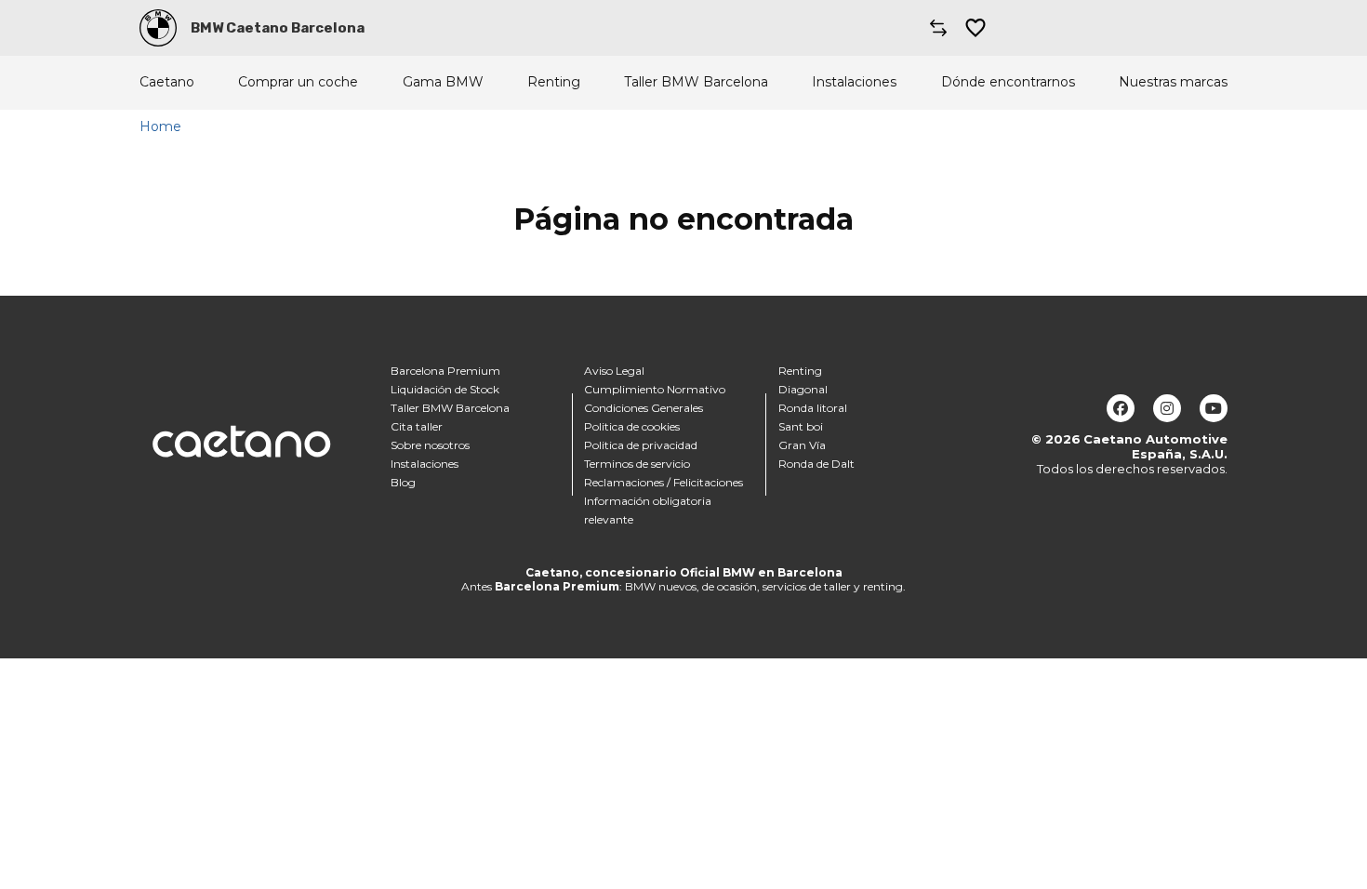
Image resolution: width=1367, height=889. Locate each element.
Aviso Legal (614, 371)
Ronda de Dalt (816, 464)
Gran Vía (802, 445)
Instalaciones (854, 82)
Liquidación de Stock (445, 389)
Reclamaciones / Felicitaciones (663, 482)
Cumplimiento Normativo (654, 389)
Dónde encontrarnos (1008, 82)
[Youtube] (1214, 408)
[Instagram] (1167, 408)
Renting (553, 82)
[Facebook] (1121, 408)
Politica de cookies (632, 426)
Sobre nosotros (430, 445)
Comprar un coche (298, 82)
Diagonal (803, 389)
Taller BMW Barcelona (696, 82)
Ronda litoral (812, 408)
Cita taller (417, 426)
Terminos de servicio (637, 464)
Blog (403, 482)
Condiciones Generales (643, 408)
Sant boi (800, 426)
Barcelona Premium (445, 371)
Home (160, 126)
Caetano (166, 82)
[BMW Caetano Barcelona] (158, 27)
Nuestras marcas (1173, 82)
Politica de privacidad (640, 445)
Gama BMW (443, 82)
